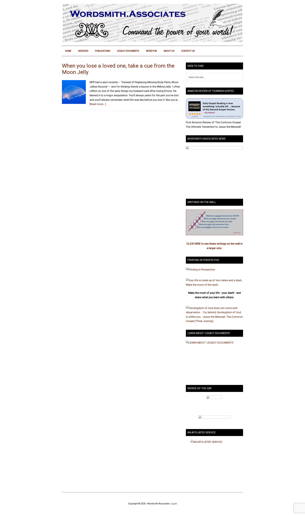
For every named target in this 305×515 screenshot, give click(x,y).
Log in (174, 503)
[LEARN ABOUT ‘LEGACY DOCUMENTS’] (214, 360)
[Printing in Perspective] (200, 269)
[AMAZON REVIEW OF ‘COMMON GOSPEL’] (214, 117)
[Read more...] (98, 104)
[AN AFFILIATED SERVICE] (214, 463)
